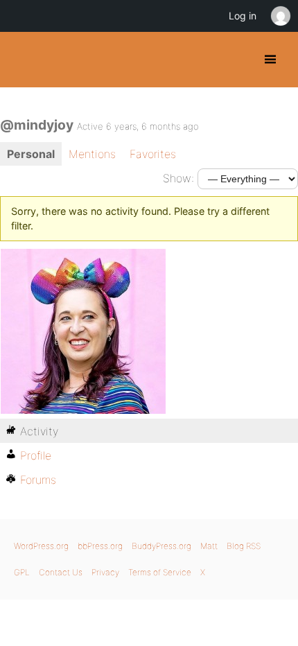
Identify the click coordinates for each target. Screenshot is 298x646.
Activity (39, 431)
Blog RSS (244, 546)
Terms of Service (159, 572)
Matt (209, 546)
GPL (22, 572)
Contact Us (60, 572)
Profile (35, 455)
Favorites (153, 154)
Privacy (105, 572)
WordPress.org (41, 546)
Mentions (92, 154)
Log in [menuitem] (242, 15)
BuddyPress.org (22, 59)
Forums (38, 480)
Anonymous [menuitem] (280, 16)
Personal (31, 154)
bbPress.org (100, 546)
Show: (178, 178)
